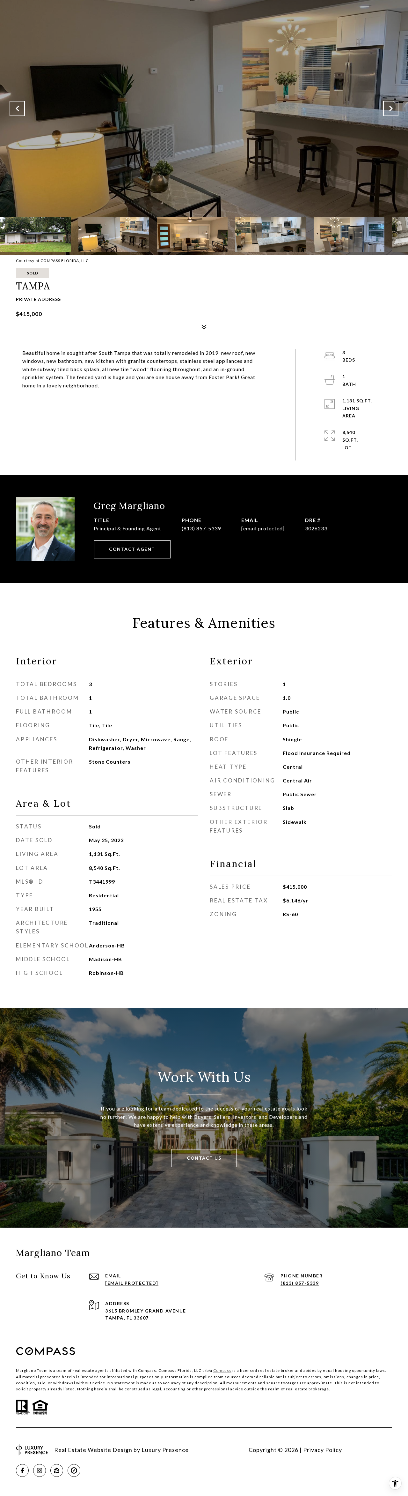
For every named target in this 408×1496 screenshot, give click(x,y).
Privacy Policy (322, 1449)
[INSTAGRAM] (39, 1470)
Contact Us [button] (204, 1158)
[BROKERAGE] (74, 1470)
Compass (222, 1370)
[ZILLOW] (56, 1470)
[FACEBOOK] (22, 1470)
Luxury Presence (165, 1449)
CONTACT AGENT (132, 549)
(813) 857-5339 (201, 528)
